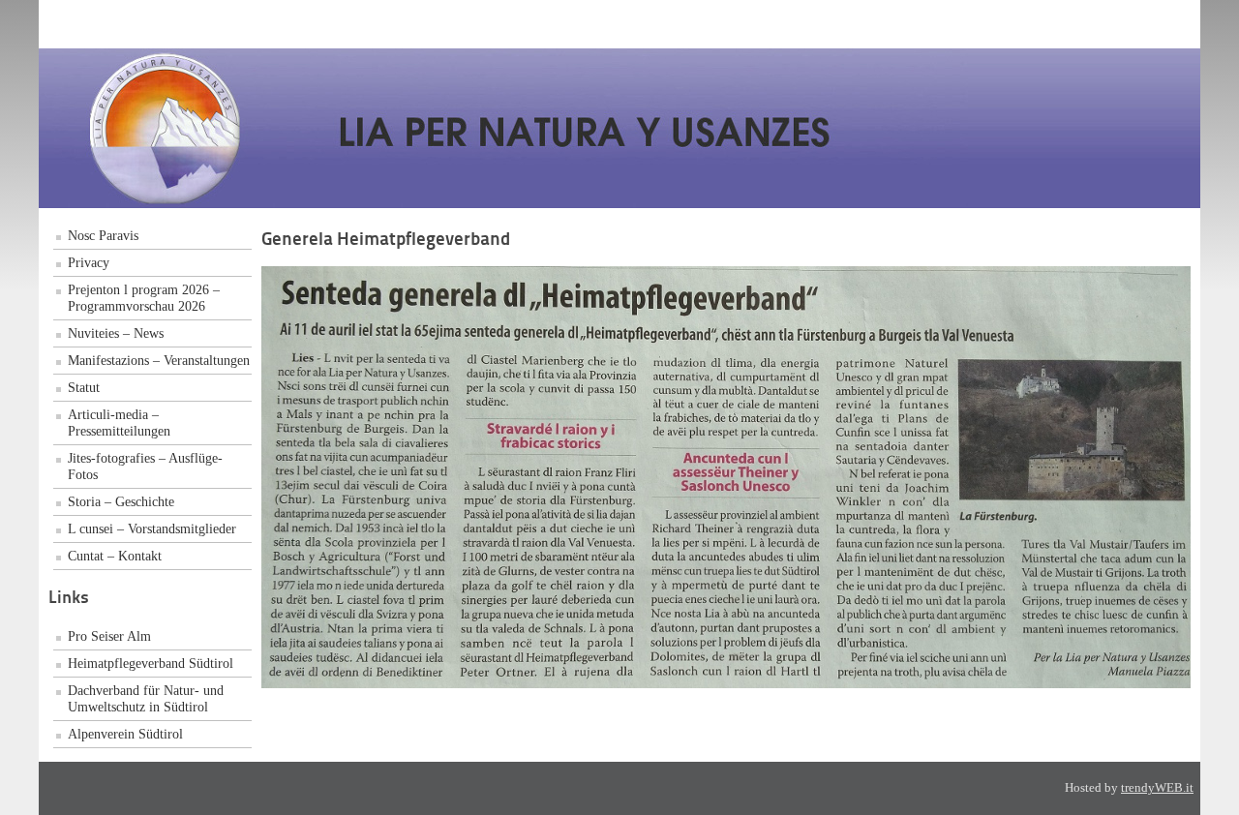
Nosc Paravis (103, 235)
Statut (84, 387)
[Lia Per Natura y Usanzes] (503, 203)
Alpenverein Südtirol (125, 733)
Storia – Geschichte (121, 501)
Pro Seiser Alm (109, 636)
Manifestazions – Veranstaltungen (159, 360)
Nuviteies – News (116, 333)
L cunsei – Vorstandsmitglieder (152, 528)
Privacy (88, 262)
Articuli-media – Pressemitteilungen (119, 422)
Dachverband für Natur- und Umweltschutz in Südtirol (146, 698)
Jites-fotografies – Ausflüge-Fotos (145, 466)
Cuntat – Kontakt (115, 555)
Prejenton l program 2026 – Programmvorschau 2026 (144, 298)
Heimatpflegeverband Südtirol (150, 663)
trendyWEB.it (1157, 788)
